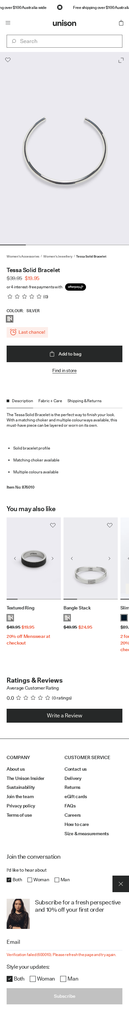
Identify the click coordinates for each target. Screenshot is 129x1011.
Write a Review (64, 715)
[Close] (120, 884)
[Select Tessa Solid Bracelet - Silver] (10, 319)
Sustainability (21, 787)
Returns (72, 787)
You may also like (31, 509)
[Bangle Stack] (91, 558)
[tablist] (64, 403)
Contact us (75, 769)
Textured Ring (20, 607)
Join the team (20, 796)
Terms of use (19, 815)
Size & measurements (86, 833)
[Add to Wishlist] (8, 60)
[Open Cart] (121, 23)
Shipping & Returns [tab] (84, 400)
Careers (72, 815)
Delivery (72, 778)
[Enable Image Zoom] (121, 60)
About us (16, 769)
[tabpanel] (64, 449)
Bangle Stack (77, 607)
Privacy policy (21, 805)
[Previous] (15, 558)
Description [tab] (22, 400)
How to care (76, 824)
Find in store (64, 370)
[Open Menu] (8, 23)
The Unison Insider (25, 778)
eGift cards (75, 796)
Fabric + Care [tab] (50, 400)
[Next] (52, 558)
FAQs (70, 805)
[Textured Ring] (34, 558)
